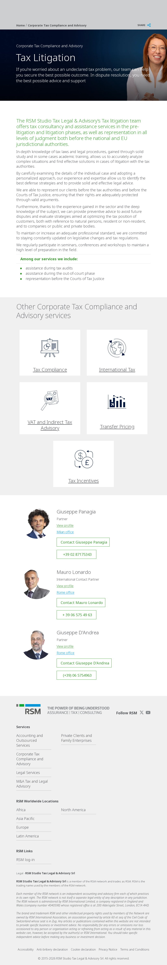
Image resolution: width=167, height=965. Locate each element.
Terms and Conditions (134, 949)
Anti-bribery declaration (52, 949)
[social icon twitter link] (141, 712)
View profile (65, 525)
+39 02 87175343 (77, 554)
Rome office (65, 592)
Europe (22, 827)
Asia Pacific (25, 818)
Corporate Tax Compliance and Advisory (57, 25)
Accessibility (26, 949)
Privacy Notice (108, 949)
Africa (20, 809)
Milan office (65, 532)
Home (21, 25)
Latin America (27, 836)
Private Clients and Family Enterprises (76, 738)
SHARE (141, 25)
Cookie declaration (83, 949)
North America (73, 809)
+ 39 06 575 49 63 (77, 614)
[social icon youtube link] (148, 712)
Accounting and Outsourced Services (29, 740)
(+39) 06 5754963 (77, 675)
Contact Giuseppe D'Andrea (85, 663)
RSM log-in (25, 859)
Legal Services (28, 772)
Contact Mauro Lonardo (82, 602)
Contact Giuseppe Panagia (84, 542)
